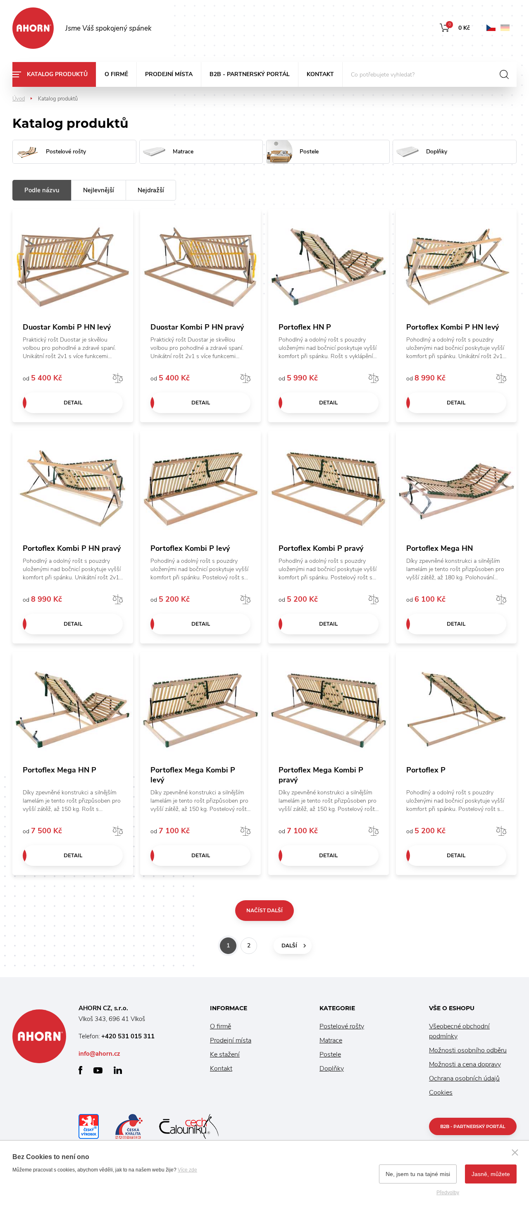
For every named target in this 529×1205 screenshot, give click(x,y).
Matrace (330, 1040)
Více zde (187, 1170)
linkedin (118, 1070)
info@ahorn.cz (99, 1054)
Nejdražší (151, 190)
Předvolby (447, 1192)
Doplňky (331, 1068)
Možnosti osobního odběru (468, 1050)
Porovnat (118, 378)
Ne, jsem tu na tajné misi (418, 1174)
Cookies (441, 1092)
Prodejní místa (169, 74)
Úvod (18, 99)
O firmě (116, 74)
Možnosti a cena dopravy (465, 1064)
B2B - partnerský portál (250, 74)
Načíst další (264, 910)
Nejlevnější (98, 190)
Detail (73, 402)
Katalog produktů (57, 74)
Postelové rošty (341, 1026)
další (289, 945)
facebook (80, 1070)
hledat (504, 74)
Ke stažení (225, 1054)
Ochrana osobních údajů (464, 1078)
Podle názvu (42, 190)
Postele (330, 1054)
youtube (97, 1070)
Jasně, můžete (491, 1174)
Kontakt (320, 74)
